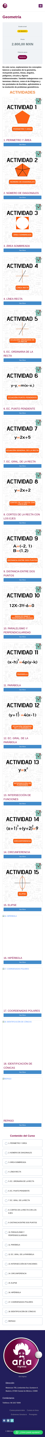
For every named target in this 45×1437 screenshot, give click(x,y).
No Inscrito (22, 31)
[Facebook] (4, 1420)
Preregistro (33, 1414)
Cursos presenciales (17, 1410)
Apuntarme (22, 57)
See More (22, 144)
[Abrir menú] (40, 5)
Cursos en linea (33, 1410)
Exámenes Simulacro (19, 1414)
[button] (28, 1432)
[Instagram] (8, 1420)
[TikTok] (12, 1420)
